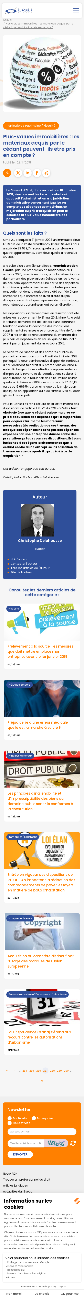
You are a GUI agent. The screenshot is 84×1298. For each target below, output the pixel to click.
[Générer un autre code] (72, 1143)
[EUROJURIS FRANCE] (18, 11)
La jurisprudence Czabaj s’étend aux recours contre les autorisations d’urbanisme (39, 1037)
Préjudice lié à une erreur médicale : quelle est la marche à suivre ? (39, 725)
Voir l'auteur (19, 559)
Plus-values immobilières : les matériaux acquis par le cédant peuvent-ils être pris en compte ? (38, 25)
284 (24, 1070)
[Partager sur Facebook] (37, 173)
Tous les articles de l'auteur (30, 568)
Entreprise (45, 1118)
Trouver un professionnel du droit (26, 1179)
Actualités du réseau (17, 1191)
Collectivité (21, 1123)
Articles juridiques (15, 1185)
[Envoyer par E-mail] (46, 173)
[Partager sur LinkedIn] (27, 173)
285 (31, 1070)
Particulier (20, 1118)
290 (66, 1070)
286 (38, 1070)
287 (45, 1070)
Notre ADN (10, 1174)
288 (52, 1070)
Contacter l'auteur (24, 564)
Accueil (7, 20)
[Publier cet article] (18, 173)
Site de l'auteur (21, 572)
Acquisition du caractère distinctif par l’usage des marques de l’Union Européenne (41, 961)
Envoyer (20, 1154)
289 (59, 1070)
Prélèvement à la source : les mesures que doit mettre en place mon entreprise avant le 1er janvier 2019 (40, 651)
